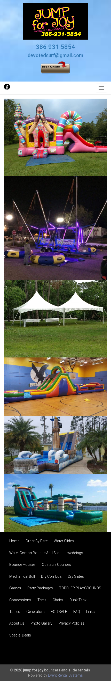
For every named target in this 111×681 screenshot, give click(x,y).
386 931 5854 (55, 46)
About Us (16, 623)
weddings (75, 553)
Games (15, 588)
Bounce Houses (22, 564)
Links (90, 612)
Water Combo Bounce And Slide (35, 553)
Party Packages (40, 588)
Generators (35, 612)
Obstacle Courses (56, 564)
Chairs (58, 600)
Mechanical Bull (22, 576)
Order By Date (36, 541)
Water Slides (64, 541)
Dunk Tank (77, 600)
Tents (41, 600)
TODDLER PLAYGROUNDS (80, 588)
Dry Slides (76, 576)
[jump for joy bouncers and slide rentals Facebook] (7, 88)
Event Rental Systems (65, 675)
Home (14, 541)
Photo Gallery (41, 623)
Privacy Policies (71, 623)
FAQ (76, 612)
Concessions (20, 600)
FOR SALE (59, 612)
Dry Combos (51, 576)
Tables (14, 612)
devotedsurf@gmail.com (55, 55)
